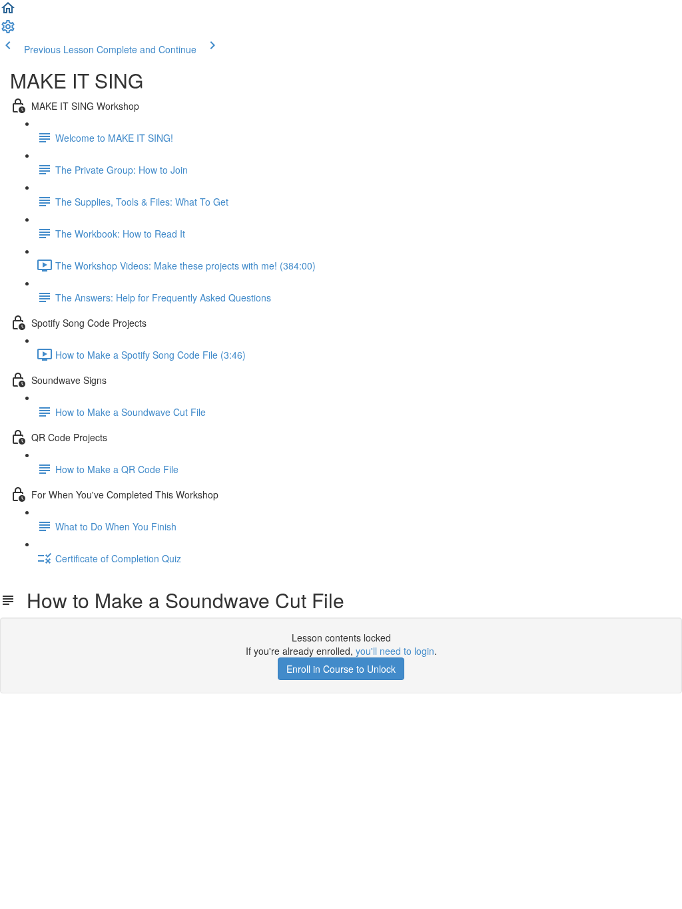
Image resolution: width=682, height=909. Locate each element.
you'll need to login (395, 650)
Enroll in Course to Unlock (341, 668)
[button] (8, 12)
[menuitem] (8, 30)
